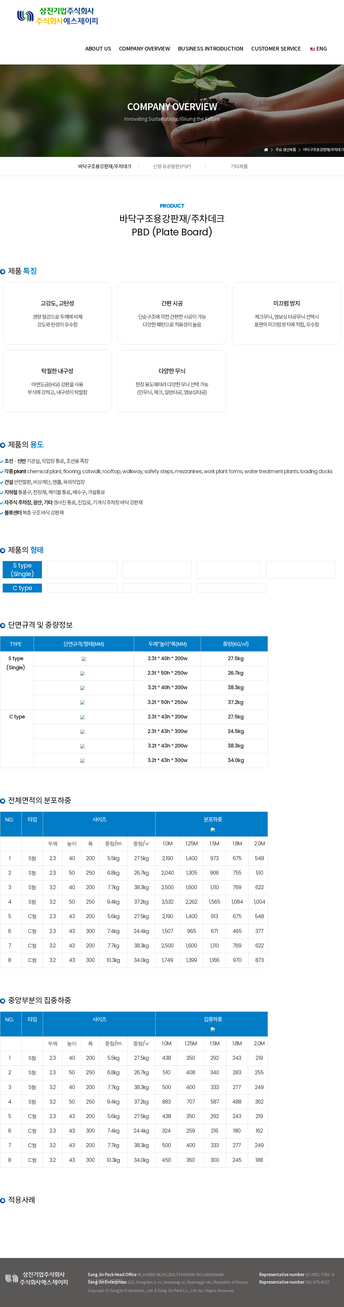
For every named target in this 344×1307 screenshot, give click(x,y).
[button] (104, 166)
